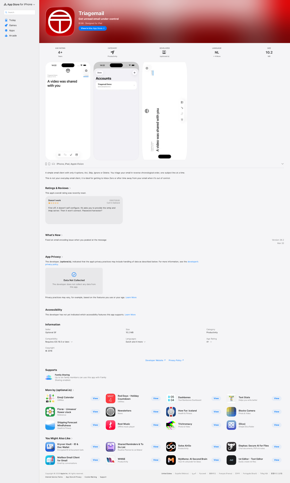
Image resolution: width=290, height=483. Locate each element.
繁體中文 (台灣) (276, 473)
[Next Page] (287, 412)
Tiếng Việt (264, 473)
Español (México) (182, 473)
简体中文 (212, 473)
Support (103, 477)
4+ (207, 342)
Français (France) (225, 473)
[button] (19, 20)
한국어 (237, 473)
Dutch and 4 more (134, 342)
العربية (194, 473)
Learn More (131, 297)
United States (166, 473)
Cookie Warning (91, 477)
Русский (202, 473)
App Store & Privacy (73, 477)
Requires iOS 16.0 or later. (57, 342)
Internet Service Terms (54, 477)
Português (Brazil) (250, 473)
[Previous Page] (42, 412)
